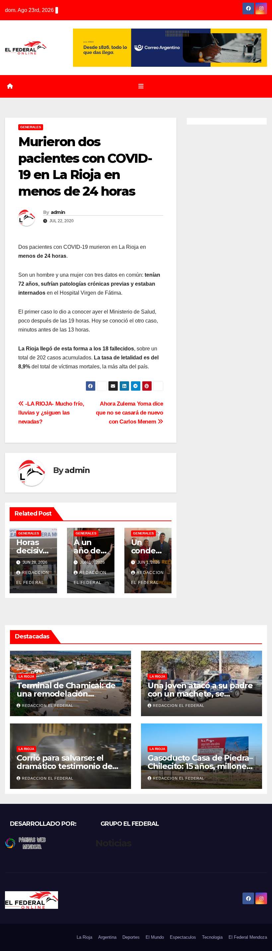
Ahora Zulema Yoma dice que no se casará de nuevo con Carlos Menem (129, 412)
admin (58, 212)
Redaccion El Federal (47, 706)
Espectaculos (183, 937)
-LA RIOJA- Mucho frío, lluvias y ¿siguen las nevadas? (51, 412)
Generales (30, 127)
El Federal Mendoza (248, 937)
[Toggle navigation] (141, 86)
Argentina (107, 937)
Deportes (131, 937)
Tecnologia (212, 937)
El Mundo (155, 937)
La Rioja (26, 676)
